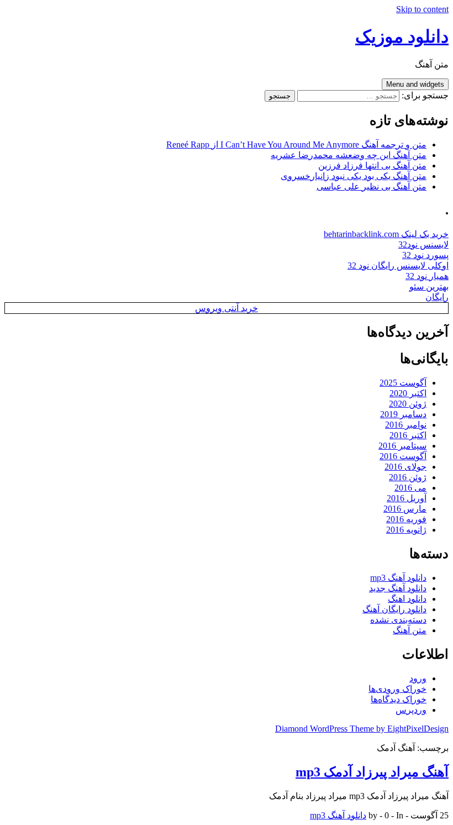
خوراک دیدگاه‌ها (398, 699)
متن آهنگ (409, 630)
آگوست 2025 (403, 382)
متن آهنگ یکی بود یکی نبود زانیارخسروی (353, 176)
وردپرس (411, 709)
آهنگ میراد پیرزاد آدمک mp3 (372, 772)
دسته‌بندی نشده (398, 619)
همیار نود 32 (427, 276)
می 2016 (410, 487)
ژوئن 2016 (407, 477)
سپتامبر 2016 (402, 445)
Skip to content (422, 9)
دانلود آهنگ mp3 (398, 577)
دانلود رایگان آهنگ (394, 609)
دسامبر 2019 (403, 414)
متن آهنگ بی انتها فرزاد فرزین (372, 165)
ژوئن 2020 (407, 403)
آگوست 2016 (403, 456)
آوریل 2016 (406, 498)
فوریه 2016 (406, 519)
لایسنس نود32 (423, 244)
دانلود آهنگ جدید (397, 588)
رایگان (437, 297)
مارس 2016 (404, 508)
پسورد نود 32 (425, 255)
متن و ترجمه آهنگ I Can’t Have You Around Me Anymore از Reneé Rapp (296, 144)
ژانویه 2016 (406, 529)
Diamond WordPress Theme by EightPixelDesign (362, 728)
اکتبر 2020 (407, 393)
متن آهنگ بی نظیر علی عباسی (371, 186)
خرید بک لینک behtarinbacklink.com (386, 234)
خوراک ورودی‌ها (397, 688)
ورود (417, 678)
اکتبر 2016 (407, 435)
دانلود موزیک (402, 36)
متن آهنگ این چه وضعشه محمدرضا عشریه (348, 155)
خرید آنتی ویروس (226, 308)
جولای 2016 (405, 466)
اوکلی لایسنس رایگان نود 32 (398, 265)
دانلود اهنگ (407, 598)
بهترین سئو (429, 286)
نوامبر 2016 (405, 424)
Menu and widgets (415, 84)
